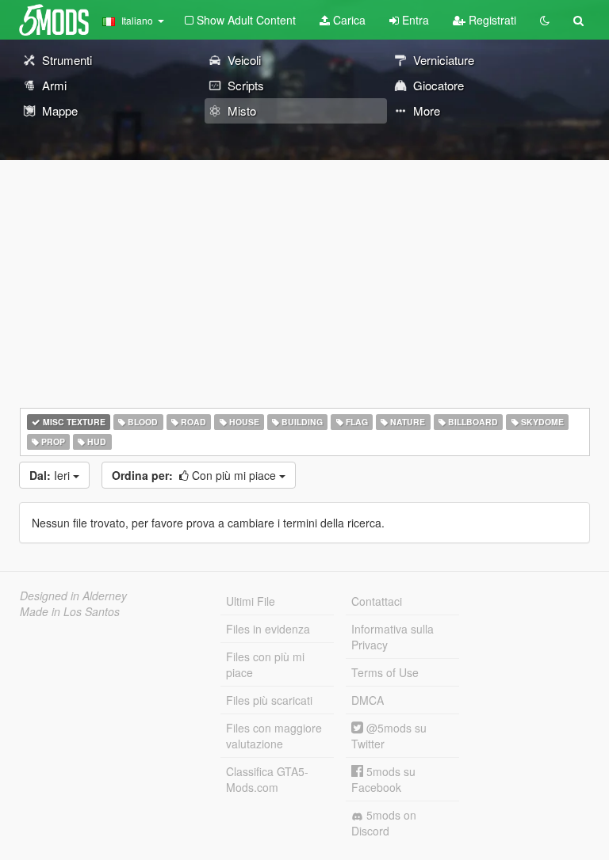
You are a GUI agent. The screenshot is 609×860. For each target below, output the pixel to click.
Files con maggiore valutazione (274, 736)
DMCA (367, 700)
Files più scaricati (269, 700)
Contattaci (376, 601)
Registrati (490, 20)
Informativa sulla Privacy (392, 637)
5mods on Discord (383, 823)
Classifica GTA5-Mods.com (267, 779)
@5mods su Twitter (389, 736)
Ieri (51, 475)
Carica (348, 20)
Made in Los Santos (70, 611)
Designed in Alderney (73, 595)
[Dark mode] (544, 20)
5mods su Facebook (383, 779)
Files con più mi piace (265, 664)
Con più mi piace (195, 475)
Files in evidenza (268, 629)
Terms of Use (385, 672)
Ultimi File (250, 601)
